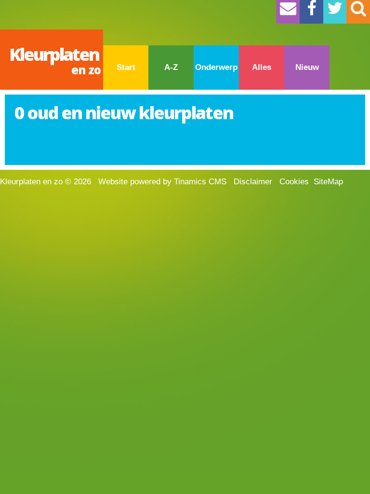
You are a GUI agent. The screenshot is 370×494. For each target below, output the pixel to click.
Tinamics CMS (200, 181)
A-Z (171, 67)
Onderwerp (216, 67)
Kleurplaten (55, 60)
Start (126, 67)
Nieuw (307, 67)
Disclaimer (253, 181)
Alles (261, 67)
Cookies (294, 181)
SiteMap (328, 181)
